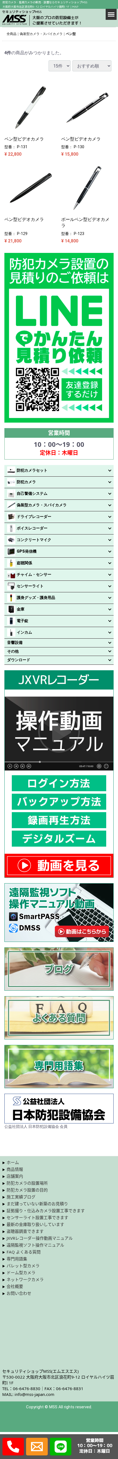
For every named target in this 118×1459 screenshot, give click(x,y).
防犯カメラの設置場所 (27, 1183)
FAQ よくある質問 (24, 1252)
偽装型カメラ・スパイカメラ (41, 34)
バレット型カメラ (23, 1265)
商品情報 (15, 1169)
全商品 (11, 34)
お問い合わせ (19, 1293)
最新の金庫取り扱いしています (35, 1224)
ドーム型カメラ (21, 1272)
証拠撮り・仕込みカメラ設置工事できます (46, 1210)
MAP (75, 7)
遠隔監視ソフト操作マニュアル (35, 1245)
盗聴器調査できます (25, 1231)
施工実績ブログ (21, 1196)
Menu (111, 14)
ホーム (13, 1162)
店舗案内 (15, 1176)
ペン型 (71, 34)
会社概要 (15, 1286)
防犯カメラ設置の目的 (27, 1190)
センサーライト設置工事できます (37, 1217)
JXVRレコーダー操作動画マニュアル (40, 1238)
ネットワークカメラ (25, 1279)
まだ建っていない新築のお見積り (37, 1203)
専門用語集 (17, 1258)
